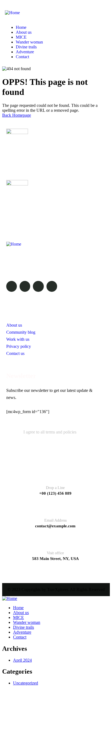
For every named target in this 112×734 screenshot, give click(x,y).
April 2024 (22, 660)
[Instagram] (38, 286)
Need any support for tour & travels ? (43, 154)
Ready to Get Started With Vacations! (43, 205)
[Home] (12, 12)
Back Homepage (16, 115)
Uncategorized (25, 683)
